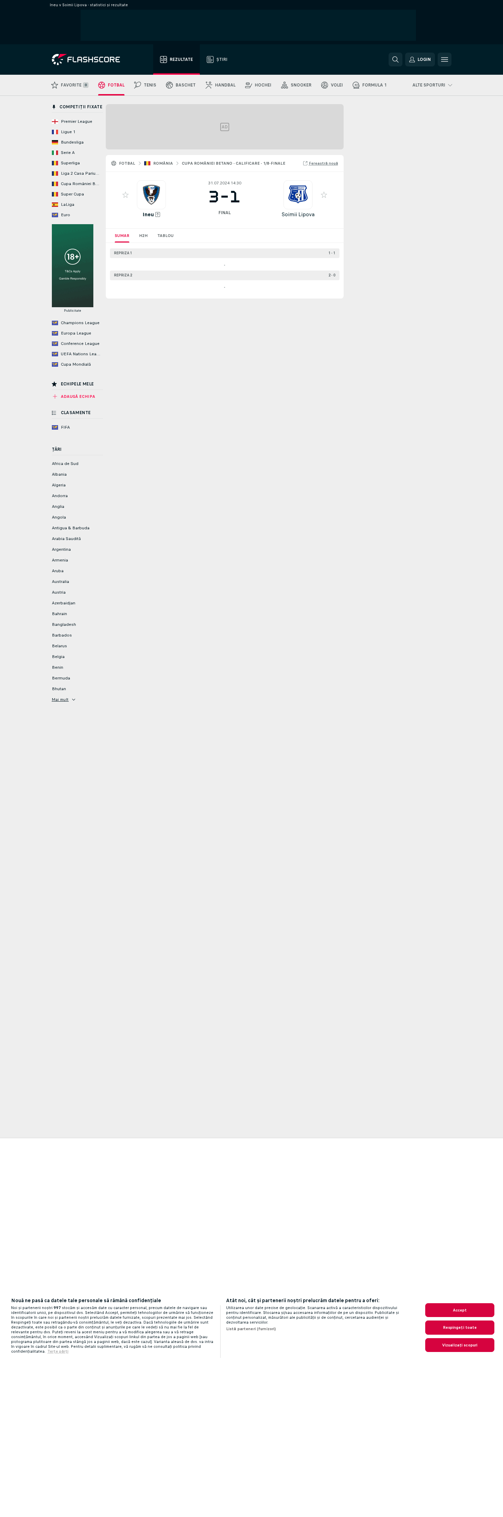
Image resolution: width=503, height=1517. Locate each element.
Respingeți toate (460, 1327)
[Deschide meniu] (444, 59)
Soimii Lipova (298, 214)
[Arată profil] (151, 194)
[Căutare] (395, 59)
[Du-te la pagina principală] (91, 59)
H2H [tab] (143, 235)
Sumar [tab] (122, 235)
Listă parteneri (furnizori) (251, 1328)
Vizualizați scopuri (459, 1345)
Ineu (148, 214)
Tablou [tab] (165, 235)
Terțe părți (57, 1351)
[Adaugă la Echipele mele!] (125, 194)
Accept (460, 1310)
